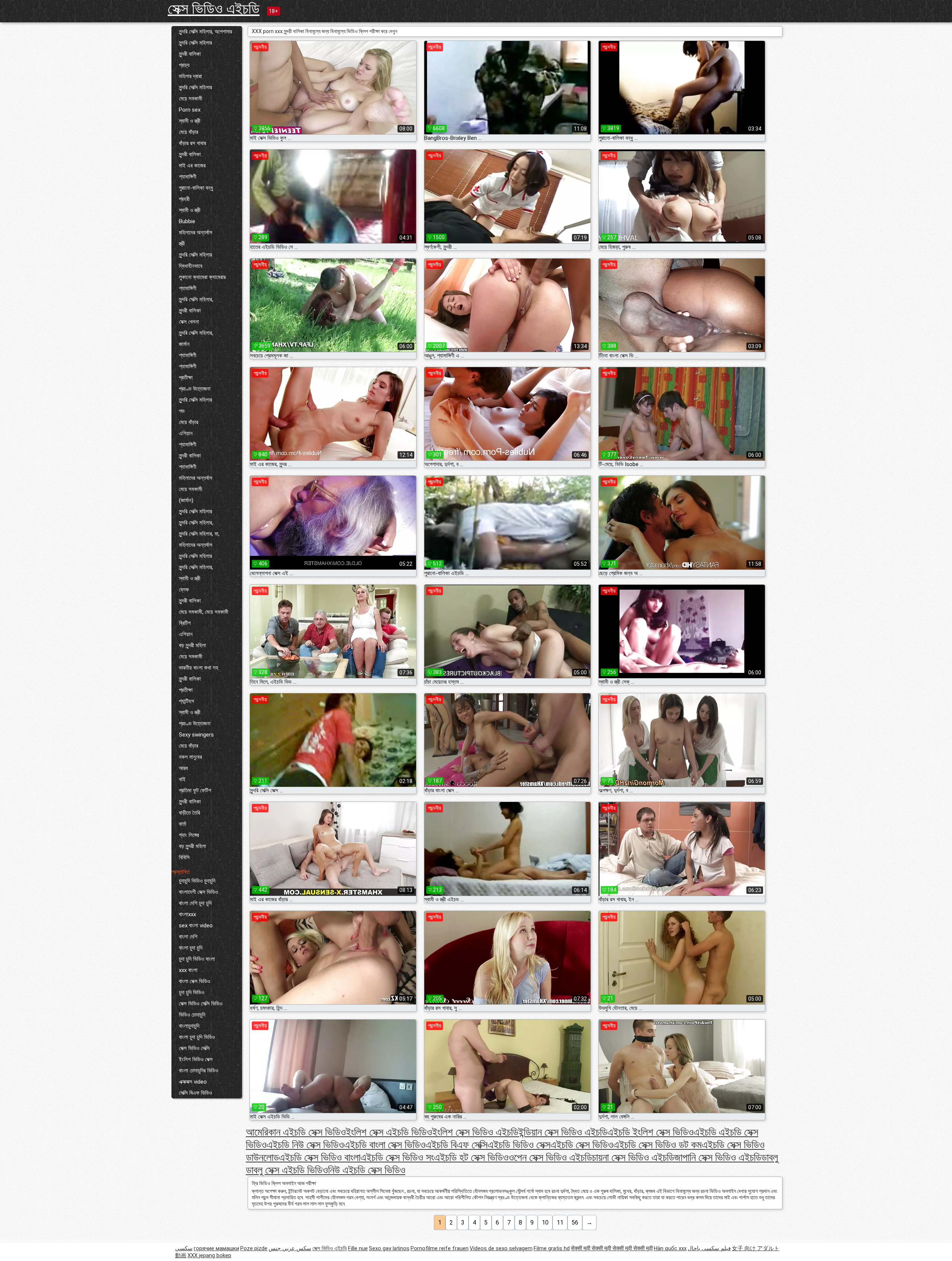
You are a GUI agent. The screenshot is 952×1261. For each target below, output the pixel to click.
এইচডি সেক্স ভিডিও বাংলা (319, 1157)
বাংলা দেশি (188, 936)
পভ (181, 411)
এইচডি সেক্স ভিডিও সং (397, 1157)
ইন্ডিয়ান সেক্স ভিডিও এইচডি (562, 1132)
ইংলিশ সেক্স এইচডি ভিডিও (389, 1132)
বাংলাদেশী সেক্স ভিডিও (198, 892)
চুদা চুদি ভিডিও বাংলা (197, 959)
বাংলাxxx (187, 914)
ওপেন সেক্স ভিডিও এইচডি (550, 1157)
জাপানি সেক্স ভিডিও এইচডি (717, 1157)
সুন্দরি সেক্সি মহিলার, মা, (199, 533)
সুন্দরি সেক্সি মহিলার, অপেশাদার (205, 31)
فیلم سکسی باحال (709, 1248)
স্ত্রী (182, 243)
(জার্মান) (186, 500)
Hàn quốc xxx (670, 1248)
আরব (183, 768)
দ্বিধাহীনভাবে (190, 266)
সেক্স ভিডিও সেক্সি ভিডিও (200, 1003)
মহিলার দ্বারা (190, 76)
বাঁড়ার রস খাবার (192, 143)
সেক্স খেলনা (189, 321)
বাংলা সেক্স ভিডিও (194, 981)
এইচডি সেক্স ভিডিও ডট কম (657, 1145)
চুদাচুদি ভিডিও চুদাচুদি (197, 880)
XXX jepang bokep (209, 1255)
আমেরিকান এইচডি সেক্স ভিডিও (296, 1132)
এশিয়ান (186, 433)
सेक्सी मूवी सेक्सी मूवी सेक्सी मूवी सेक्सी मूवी (612, 1248)
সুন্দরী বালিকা (190, 54)
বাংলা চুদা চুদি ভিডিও (197, 1037)
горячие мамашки (216, 1248)
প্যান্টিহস (186, 701)
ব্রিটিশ (185, 623)
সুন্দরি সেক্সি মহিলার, (196, 299)
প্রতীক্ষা (186, 377)
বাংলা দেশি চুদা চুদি (195, 903)
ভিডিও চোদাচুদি (192, 1014)
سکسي (184, 1248)
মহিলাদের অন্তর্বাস (195, 232)
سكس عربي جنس (289, 1248)
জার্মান (184, 344)
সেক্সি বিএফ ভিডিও (195, 1093)
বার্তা (182, 824)
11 (560, 1222)
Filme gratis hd (552, 1248)
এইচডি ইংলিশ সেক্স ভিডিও (650, 1132)
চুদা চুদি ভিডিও (191, 992)
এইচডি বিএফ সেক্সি (456, 1145)
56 (575, 1222)
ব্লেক (184, 589)
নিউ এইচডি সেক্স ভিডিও (366, 1170)
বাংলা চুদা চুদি (190, 947)
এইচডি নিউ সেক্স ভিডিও (305, 1145)
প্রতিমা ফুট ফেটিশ (195, 790)
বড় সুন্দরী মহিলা (192, 645)
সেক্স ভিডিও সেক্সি (194, 1048)
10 (545, 1222)
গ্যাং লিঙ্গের (189, 835)
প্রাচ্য (184, 65)
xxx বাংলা (188, 970)
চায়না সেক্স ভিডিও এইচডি (633, 1157)
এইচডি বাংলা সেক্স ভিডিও (384, 1145)
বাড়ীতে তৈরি (189, 812)
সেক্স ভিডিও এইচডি (214, 8)
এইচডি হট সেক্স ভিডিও (471, 1157)
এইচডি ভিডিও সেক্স (519, 1145)
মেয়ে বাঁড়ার (188, 132)
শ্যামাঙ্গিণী (187, 176)
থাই (182, 779)
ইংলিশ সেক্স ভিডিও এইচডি (475, 1132)
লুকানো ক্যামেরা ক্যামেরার (202, 277)
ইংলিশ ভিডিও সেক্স (196, 1059)
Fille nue (358, 1248)
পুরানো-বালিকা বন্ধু (196, 188)
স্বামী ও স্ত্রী (189, 121)
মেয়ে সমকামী (190, 98)
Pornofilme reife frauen (440, 1248)
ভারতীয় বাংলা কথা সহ (198, 667)
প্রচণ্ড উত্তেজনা (194, 388)
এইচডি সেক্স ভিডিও (581, 1145)
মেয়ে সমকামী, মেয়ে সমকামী (203, 612)
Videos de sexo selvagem (501, 1248)
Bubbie (187, 221)
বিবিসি (184, 857)
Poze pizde (253, 1248)
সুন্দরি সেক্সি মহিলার (195, 42)
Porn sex (189, 109)
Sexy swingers (196, 734)
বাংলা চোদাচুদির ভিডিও (198, 1070)
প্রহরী (184, 199)
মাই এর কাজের (192, 165)
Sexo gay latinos (389, 1248)
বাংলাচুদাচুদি (189, 1026)
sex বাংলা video (196, 925)
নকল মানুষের (190, 757)
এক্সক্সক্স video (193, 1081)
